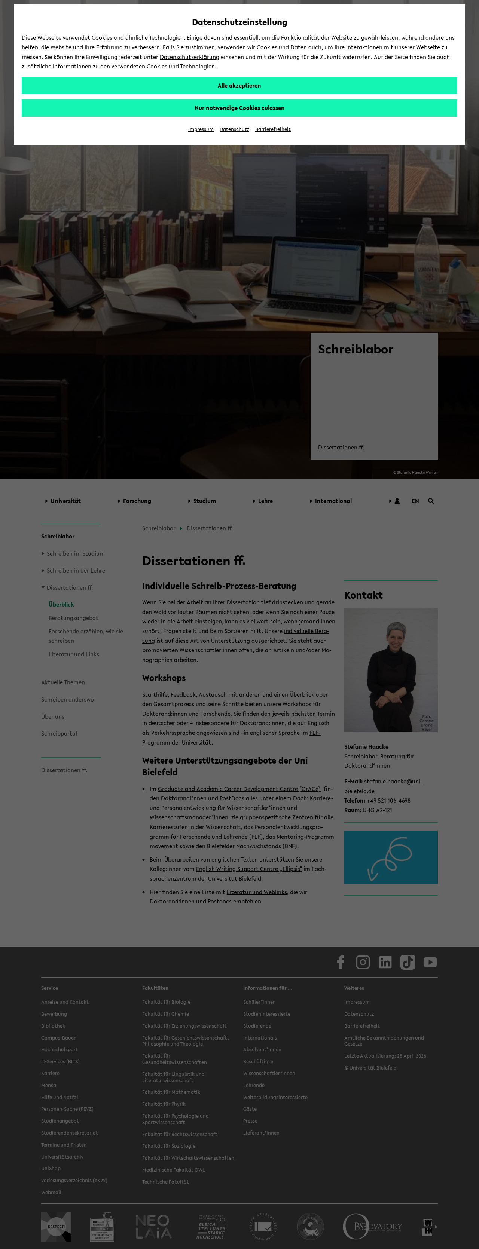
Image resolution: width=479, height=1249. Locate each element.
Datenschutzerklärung (189, 57)
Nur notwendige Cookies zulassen (240, 108)
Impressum (201, 129)
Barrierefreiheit (273, 129)
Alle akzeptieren (239, 85)
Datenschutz (234, 129)
